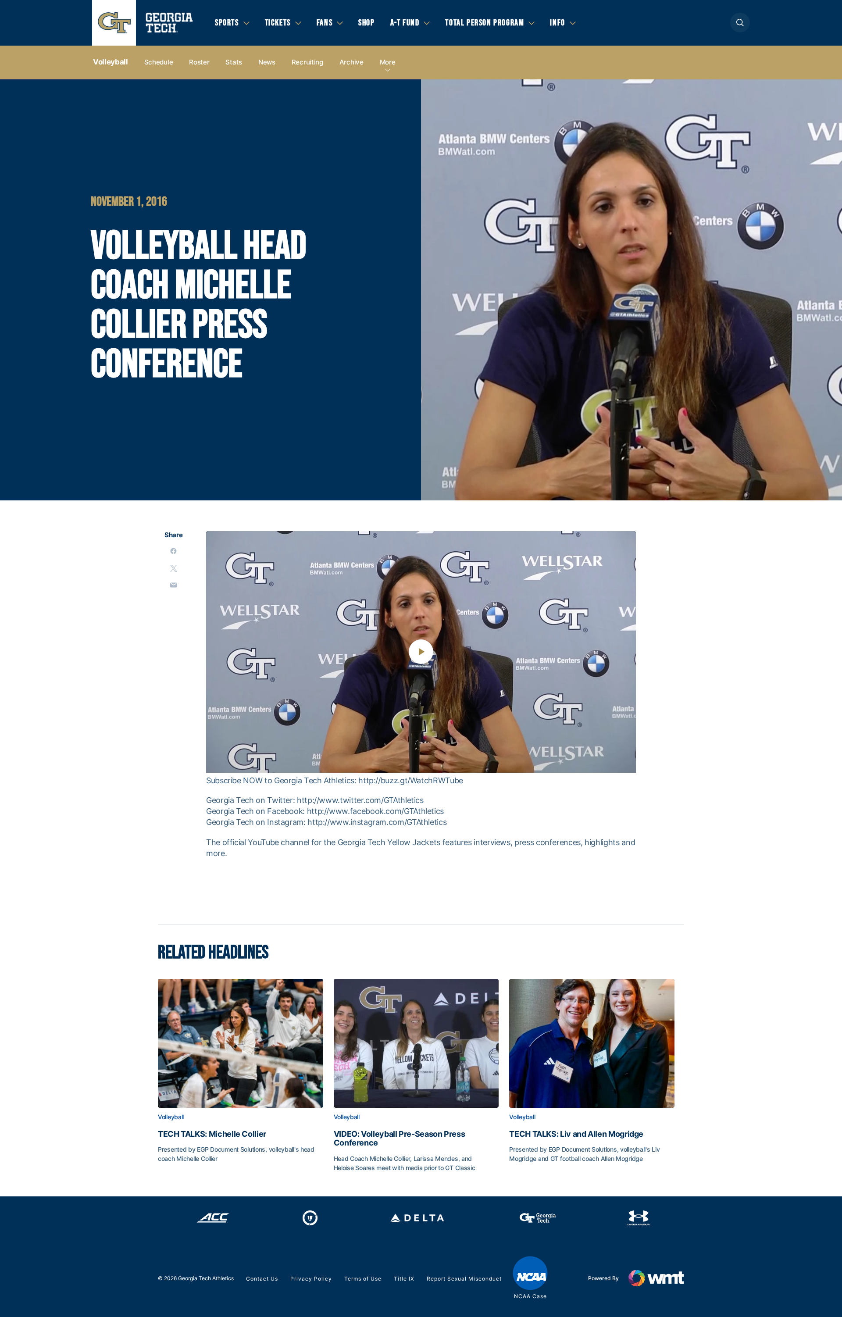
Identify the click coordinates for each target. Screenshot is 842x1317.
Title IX (404, 1278)
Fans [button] (324, 23)
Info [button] (557, 23)
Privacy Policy (311, 1278)
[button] (740, 22)
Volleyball (110, 61)
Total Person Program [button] (484, 23)
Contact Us (262, 1278)
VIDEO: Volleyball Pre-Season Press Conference (399, 1138)
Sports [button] (227, 23)
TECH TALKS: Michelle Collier (212, 1134)
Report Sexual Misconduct (464, 1278)
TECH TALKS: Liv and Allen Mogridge (576, 1134)
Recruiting (307, 62)
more (388, 62)
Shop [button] (366, 23)
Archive (351, 62)
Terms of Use (363, 1278)
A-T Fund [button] (405, 23)
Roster (199, 62)
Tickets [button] (278, 23)
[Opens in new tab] (213, 1217)
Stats (233, 62)
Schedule (158, 62)
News (266, 62)
